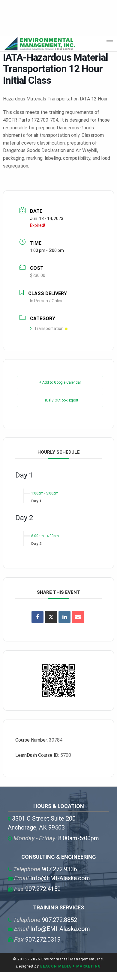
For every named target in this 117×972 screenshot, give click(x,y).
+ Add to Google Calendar (60, 382)
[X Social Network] (51, 617)
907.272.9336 (45, 869)
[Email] (78, 617)
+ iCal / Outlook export (60, 400)
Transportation (49, 328)
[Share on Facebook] (38, 617)
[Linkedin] (64, 617)
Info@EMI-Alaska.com (52, 878)
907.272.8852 (45, 919)
